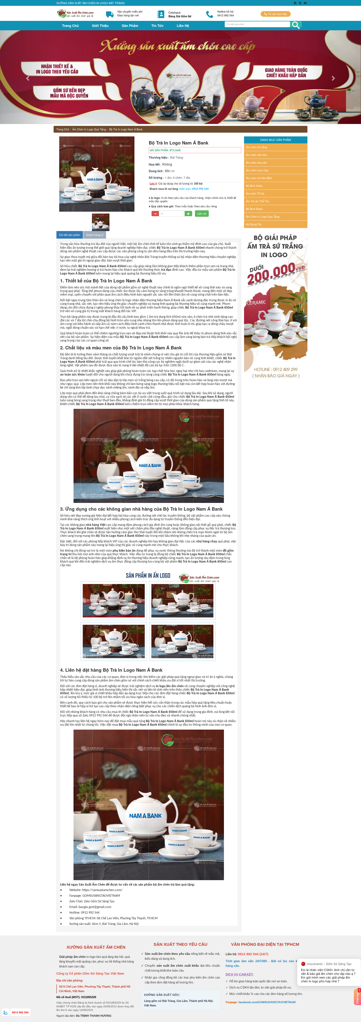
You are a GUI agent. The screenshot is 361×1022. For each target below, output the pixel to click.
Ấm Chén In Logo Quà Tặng (89, 129)
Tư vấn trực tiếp (277, 14)
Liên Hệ (183, 25)
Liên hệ (201, 213)
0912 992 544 (20, 1012)
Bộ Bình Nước (254, 186)
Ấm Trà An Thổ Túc (257, 201)
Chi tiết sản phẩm (69, 235)
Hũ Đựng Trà (253, 224)
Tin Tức (157, 25)
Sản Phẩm (130, 25)
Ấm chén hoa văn (256, 162)
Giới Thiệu (100, 25)
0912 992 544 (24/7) (253, 954)
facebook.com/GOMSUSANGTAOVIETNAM (267, 1002)
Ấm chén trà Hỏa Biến (259, 178)
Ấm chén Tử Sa (255, 193)
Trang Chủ (70, 25)
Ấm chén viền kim (256, 155)
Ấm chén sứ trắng (256, 147)
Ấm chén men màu (257, 170)
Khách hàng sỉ (94, 235)
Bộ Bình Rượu (254, 209)
